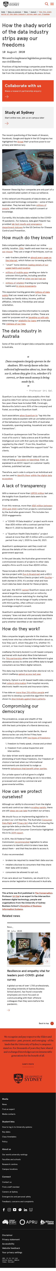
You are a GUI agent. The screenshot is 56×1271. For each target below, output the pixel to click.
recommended (22, 842)
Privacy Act (22, 823)
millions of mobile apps (17, 272)
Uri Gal (15, 896)
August (33, 12)
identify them (23, 475)
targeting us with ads (38, 317)
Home (3, 12)
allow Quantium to (29, 415)
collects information (16, 683)
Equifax (48, 577)
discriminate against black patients (28, 699)
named (25, 590)
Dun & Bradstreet (31, 574)
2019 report (17, 833)
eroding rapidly (38, 807)
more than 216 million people (30, 692)
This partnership (14, 658)
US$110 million (37, 493)
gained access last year (30, 674)
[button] (46, 4)
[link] (28, 1104)
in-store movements (26, 286)
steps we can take (18, 810)
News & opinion (14, 12)
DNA (21, 248)
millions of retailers (15, 283)
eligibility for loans (27, 320)
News (26, 12)
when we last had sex (35, 278)
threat (20, 141)
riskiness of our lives (15, 324)
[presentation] (29, 967)
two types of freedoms (39, 738)
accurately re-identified (27, 459)
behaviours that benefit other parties (29, 768)
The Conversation (43, 893)
